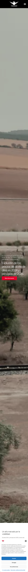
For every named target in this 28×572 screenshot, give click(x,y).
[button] (26, 541)
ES (3, 570)
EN (1, 570)
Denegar (14, 562)
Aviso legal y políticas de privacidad (18, 570)
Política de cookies (6, 570)
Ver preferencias (14, 566)
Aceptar (14, 558)
